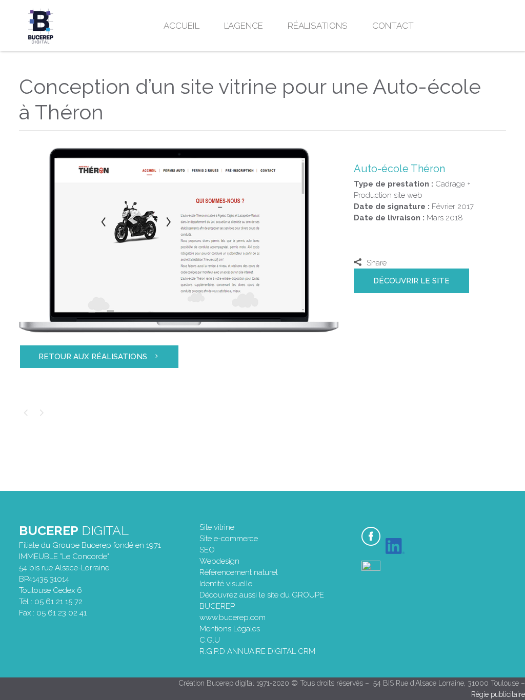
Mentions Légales (229, 628)
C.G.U (209, 640)
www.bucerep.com (232, 617)
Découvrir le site (411, 280)
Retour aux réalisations (92, 356)
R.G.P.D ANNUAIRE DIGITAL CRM (257, 651)
